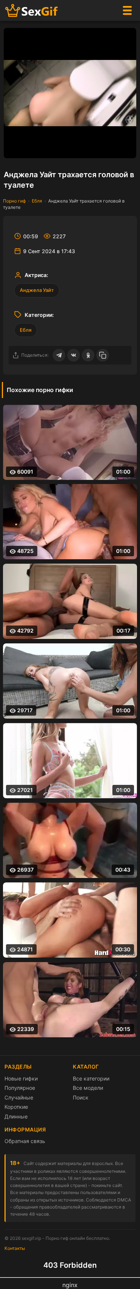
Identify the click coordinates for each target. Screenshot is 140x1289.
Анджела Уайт (37, 290)
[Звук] (112, 149)
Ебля (37, 201)
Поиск (80, 1097)
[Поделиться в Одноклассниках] (88, 355)
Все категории (91, 1078)
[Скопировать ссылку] (102, 355)
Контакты (14, 1248)
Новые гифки (21, 1078)
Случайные (18, 1097)
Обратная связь (24, 1141)
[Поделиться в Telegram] (59, 355)
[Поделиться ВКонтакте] (73, 355)
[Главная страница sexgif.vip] (31, 10)
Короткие (16, 1107)
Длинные (16, 1116)
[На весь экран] (127, 149)
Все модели (88, 1088)
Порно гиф (14, 201)
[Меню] (127, 10)
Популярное (19, 1088)
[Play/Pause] (13, 149)
